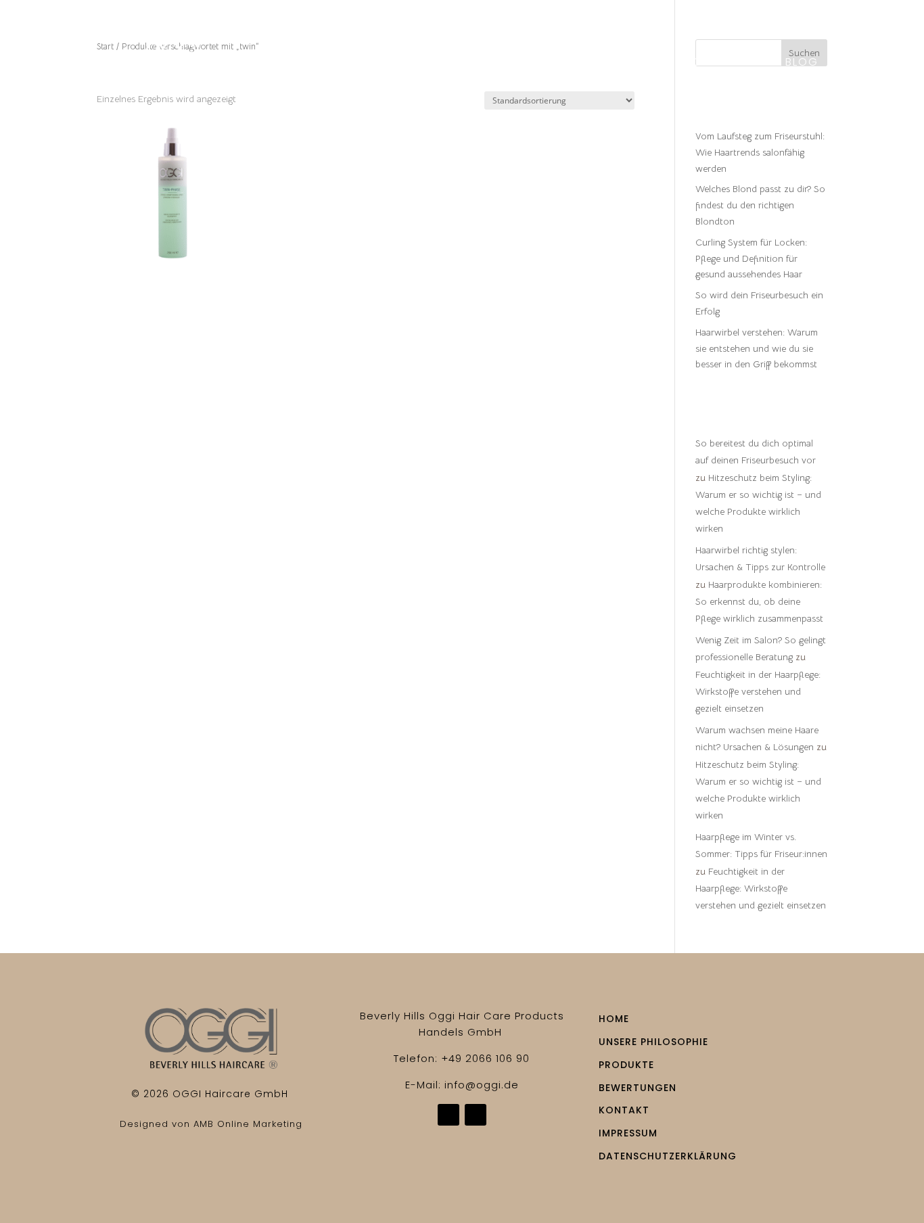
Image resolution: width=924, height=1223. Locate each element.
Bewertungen (626, 63)
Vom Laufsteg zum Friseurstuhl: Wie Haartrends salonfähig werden (760, 152)
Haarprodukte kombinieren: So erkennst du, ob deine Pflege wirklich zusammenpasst (759, 601)
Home (315, 63)
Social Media (727, 63)
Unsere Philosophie (411, 63)
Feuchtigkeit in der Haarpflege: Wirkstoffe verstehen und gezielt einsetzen (758, 691)
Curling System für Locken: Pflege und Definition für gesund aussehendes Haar (751, 258)
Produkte (521, 63)
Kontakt (558, 84)
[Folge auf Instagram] (475, 1115)
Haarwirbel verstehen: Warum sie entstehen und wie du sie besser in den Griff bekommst (756, 348)
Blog (801, 63)
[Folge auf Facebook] (448, 1115)
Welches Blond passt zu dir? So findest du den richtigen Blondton (760, 205)
